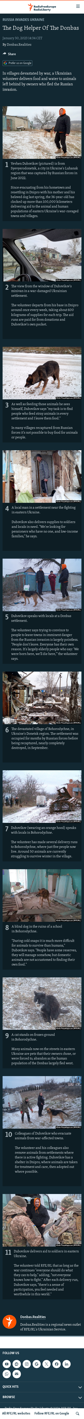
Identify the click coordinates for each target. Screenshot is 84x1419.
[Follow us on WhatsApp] (7, 1374)
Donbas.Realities (19, 45)
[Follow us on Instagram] (27, 1364)
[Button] (9, 55)
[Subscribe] (16, 1374)
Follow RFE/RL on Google (51, 1413)
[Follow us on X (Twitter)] (46, 1364)
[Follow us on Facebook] (56, 1364)
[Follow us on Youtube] (7, 1364)
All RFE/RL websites (16, 1413)
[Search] (77, 1413)
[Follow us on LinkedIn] (66, 1364)
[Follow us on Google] (37, 1364)
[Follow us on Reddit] (16, 1364)
